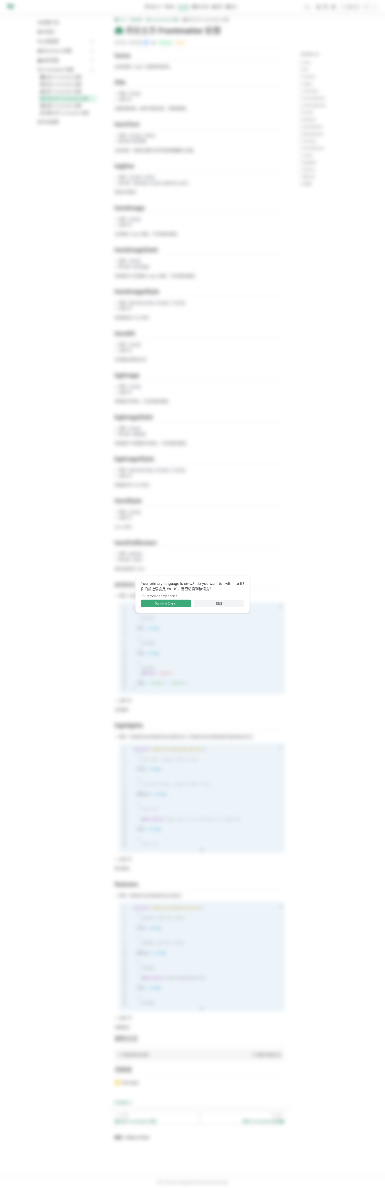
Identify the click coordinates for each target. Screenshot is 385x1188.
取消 (219, 603)
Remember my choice (161, 596)
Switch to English (166, 603)
